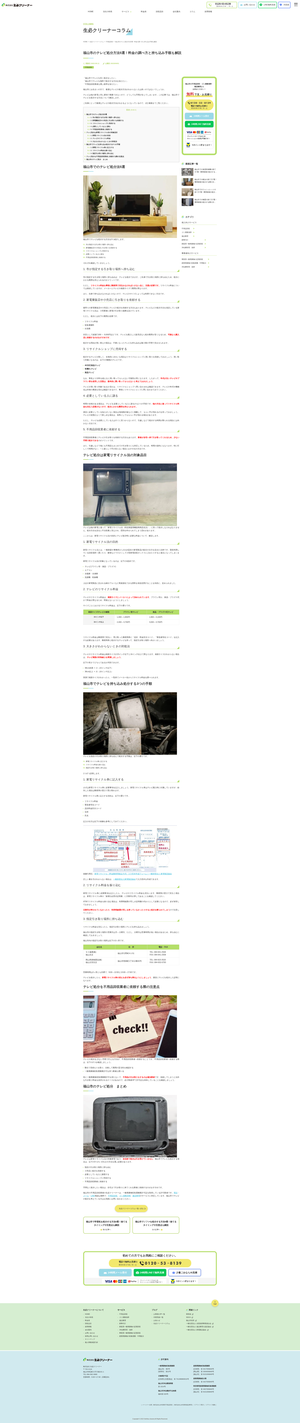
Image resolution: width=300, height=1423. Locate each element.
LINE (93, 1196)
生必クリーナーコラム (162, 1323)
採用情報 (208, 12)
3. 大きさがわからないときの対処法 (102, 141)
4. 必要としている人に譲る (99, 126)
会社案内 (176, 12)
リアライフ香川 (199, 1405)
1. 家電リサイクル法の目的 (99, 135)
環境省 (188, 1314)
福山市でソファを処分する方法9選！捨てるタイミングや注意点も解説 (155, 1223)
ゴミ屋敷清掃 (125, 1196)
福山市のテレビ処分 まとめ (96, 159)
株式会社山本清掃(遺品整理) (183, 1405)
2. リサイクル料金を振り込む (99, 150)
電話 (175, 1193)
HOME (91, 12)
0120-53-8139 (224, 4)
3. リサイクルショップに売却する (101, 123)
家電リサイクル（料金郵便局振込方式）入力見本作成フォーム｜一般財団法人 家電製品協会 (133, 874)
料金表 (143, 12)
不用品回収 (88, 67)
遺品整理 (136, 1196)
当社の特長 (107, 12)
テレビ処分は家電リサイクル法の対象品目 (101, 132)
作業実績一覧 (158, 1317)
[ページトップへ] (215, 1303)
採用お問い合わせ (91, 1336)
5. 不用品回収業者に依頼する (99, 129)
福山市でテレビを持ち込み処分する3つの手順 (102, 144)
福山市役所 (190, 1320)
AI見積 (286, 5)
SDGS (188, 1317)
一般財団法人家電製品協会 (124, 879)
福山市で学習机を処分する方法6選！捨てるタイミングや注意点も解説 (106, 1223)
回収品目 (159, 12)
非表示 (133, 110)
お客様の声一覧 (159, 1314)
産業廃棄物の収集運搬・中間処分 (194, 263)
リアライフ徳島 (210, 1405)
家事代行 (185, 240)
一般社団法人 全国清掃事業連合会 (198, 1323)
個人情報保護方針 (91, 1342)
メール (86, 1196)
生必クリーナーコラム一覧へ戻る (131, 1208)
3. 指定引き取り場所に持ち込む (100, 153)
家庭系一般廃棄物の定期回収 (192, 244)
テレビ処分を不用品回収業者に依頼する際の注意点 (104, 156)
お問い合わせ (249, 5)
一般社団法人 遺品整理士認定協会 (198, 1327)
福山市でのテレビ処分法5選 (95, 114)
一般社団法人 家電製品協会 (196, 1330)
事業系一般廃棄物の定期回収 (192, 259)
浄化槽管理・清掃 (188, 247)
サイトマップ (90, 1339)
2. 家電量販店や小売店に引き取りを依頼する (105, 120)
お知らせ (157, 1320)
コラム (192, 12)
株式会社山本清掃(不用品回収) (163, 1405)
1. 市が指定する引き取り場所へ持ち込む (103, 117)
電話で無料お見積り (199, 107)
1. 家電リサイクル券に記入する (100, 147)
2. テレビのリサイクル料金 (99, 138)
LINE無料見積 (269, 5)
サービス (121, 1310)
